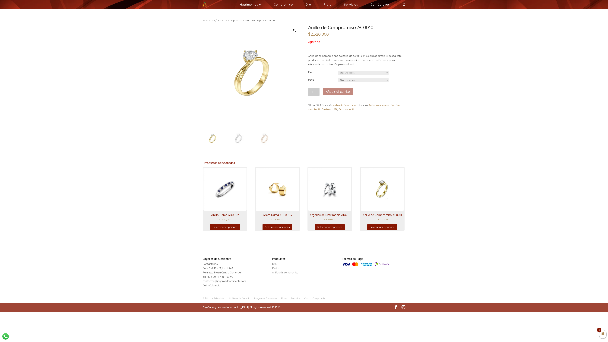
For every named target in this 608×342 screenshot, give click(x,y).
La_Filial (242, 307)
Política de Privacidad (214, 298)
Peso (311, 79)
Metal (311, 72)
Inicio (205, 20)
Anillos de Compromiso (229, 20)
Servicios (351, 4)
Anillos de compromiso (285, 272)
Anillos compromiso (379, 105)
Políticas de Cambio (239, 298)
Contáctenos (380, 4)
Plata (328, 4)
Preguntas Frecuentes (265, 298)
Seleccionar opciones (225, 227)
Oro (308, 4)
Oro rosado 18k (347, 109)
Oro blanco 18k (329, 109)
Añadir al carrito (338, 92)
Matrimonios (249, 4)
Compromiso (283, 4)
